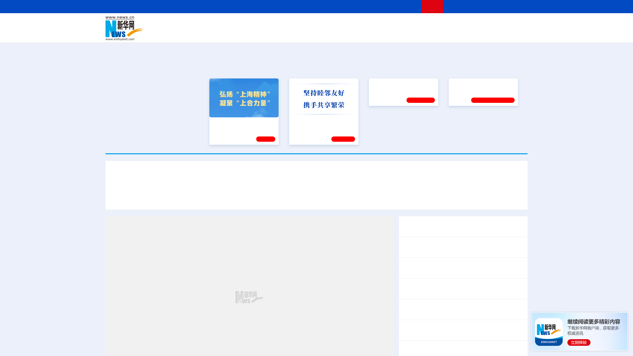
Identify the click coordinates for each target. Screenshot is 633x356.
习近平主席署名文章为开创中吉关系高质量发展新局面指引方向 (316, 177)
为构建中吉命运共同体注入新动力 (258, 197)
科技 (364, 23)
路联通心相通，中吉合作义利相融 (342, 197)
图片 (475, 23)
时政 (234, 23)
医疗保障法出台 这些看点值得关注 (442, 313)
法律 (498, 23)
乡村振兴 (311, 33)
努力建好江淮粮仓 (470, 122)
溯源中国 (341, 33)
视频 (464, 23)
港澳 (289, 23)
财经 (267, 23)
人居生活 (235, 33)
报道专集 (503, 65)
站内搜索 (489, 6)
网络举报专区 (516, 6)
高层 (222, 23)
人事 (245, 23)
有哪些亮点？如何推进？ (483, 346)
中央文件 (514, 23)
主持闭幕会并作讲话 (434, 293)
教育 (353, 23)
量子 (386, 23)
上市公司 (493, 33)
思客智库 (317, 23)
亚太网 (476, 33)
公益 (443, 33)
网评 (278, 23)
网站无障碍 (404, 6)
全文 (468, 305)
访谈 (453, 23)
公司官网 (156, 28)
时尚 (421, 33)
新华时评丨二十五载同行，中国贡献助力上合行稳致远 (451, 197)
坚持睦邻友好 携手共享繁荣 (320, 122)
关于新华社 (256, 6)
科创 (375, 23)
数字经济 (271, 33)
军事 (442, 23)
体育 (397, 23)
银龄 (326, 33)
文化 (408, 23)
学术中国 (291, 33)
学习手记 (343, 138)
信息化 (253, 33)
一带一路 (458, 33)
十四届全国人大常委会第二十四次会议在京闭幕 (457, 284)
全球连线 (337, 23)
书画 (420, 23)
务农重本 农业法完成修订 (432, 305)
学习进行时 (204, 23)
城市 (357, 33)
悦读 (432, 33)
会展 (389, 33)
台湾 (301, 23)
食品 (220, 33)
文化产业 (513, 33)
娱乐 (410, 33)
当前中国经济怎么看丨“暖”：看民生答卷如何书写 (459, 330)
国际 (256, 23)
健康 (431, 23)
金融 (198, 33)
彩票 (400, 33)
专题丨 (410, 346)
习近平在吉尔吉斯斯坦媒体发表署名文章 (166, 197)
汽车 (209, 33)
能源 (378, 33)
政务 (487, 23)
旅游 (368, 33)
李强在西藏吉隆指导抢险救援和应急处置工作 (455, 268)
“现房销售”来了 (435, 346)
